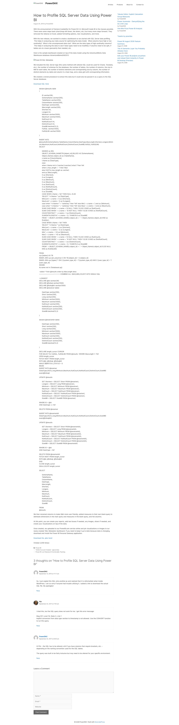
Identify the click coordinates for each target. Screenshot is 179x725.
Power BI (38, 548)
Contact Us (140, 5)
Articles (110, 5)
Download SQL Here (41, 84)
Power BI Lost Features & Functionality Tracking (50, 552)
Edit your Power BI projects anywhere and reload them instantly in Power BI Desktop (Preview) (131, 58)
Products (120, 5)
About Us (130, 5)
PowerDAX (51, 3)
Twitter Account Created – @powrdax (47, 550)
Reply (38, 591)
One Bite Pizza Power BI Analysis (129, 28)
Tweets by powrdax (124, 36)
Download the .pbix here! (43, 538)
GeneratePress (100, 722)
